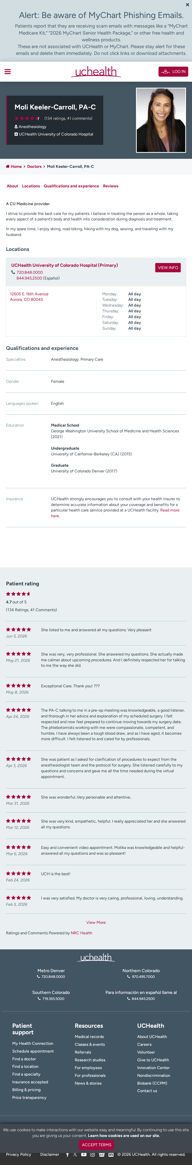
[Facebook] (67, 1154)
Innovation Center (153, 1067)
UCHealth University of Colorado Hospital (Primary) (64, 265)
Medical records (89, 1036)
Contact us (147, 1090)
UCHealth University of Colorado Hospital (56, 134)
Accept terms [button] (97, 1144)
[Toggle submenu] (7, 72)
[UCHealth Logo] (96, 957)
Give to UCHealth (153, 1060)
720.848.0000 (30, 272)
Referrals (83, 1052)
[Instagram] (92, 1154)
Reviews (110, 186)
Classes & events (90, 1044)
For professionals (90, 1075)
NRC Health (81, 933)
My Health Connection (32, 1043)
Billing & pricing (26, 1089)
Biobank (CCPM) (152, 1083)
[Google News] (102, 1153)
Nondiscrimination (153, 1075)
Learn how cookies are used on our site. (124, 1135)
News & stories (88, 1083)
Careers (144, 1044)
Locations (31, 186)
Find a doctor (24, 1059)
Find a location (25, 1066)
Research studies (90, 1060)
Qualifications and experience (71, 186)
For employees (88, 1067)
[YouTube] (83, 1154)
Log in (179, 71)
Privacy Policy (18, 1154)
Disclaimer (49, 1154)
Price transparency (29, 1097)
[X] (75, 1154)
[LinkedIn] (111, 1153)
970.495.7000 (143, 976)
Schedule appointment (33, 1051)
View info (168, 267)
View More (96, 922)
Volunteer (146, 1052)
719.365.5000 (53, 998)
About (12, 186)
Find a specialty (26, 1074)
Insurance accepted (30, 1082)
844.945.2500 (29, 278)
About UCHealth (152, 1036)
